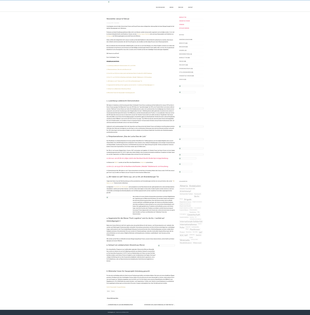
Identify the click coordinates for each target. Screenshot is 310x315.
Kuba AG (188, 227)
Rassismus (188, 232)
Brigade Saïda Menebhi (185, 206)
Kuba (182, 227)
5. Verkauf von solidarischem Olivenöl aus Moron (119, 88)
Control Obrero (184, 210)
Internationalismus (188, 224)
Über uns (180, 7)
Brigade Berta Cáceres (185, 202)
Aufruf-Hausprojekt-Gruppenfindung (116, 287)
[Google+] (166, 298)
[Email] (173, 298)
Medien (171, 7)
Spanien (198, 235)
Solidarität (191, 234)
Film (198, 212)
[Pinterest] (163, 298)
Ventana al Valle (194, 239)
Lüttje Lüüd (143, 162)
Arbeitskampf (185, 191)
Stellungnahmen (185, 72)
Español (182, 50)
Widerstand (197, 243)
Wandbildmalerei (186, 243)
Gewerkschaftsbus (184, 217)
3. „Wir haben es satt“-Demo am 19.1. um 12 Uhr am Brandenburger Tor (124, 81)
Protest (182, 232)
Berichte (182, 43)
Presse (181, 61)
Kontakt (190, 7)
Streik (191, 237)
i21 (195, 217)
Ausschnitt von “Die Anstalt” (121, 186)
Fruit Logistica (183, 214)
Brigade (187, 199)
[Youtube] (198, 312)
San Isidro (195, 232)
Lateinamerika (195, 227)
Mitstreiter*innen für (113, 92)
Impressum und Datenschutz (122, 312)
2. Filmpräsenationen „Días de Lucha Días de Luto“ (119, 69)
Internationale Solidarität (191, 221)
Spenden (181, 24)
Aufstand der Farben (186, 194)
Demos (113, 291)
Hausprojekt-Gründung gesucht (126, 92)
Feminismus (193, 212)
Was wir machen (160, 7)
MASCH (116, 162)
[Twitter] (160, 298)
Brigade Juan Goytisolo (197, 201)
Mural (187, 229)
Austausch (197, 194)
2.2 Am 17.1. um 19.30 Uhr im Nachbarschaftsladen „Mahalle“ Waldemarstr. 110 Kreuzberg (129, 77)
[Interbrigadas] (155, 1)
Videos (181, 79)
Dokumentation (193, 210)
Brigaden (182, 46)
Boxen (181, 198)
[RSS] (170, 298)
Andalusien (195, 185)
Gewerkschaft (193, 214)
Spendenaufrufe (185, 68)
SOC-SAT (184, 235)
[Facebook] (157, 298)
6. (107, 92)
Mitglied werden (184, 28)
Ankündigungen (184, 39)
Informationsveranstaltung (195, 219)
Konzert (199, 223)
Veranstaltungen (184, 21)
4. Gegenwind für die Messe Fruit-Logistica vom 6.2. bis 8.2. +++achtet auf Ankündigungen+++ (130, 85)
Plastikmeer (195, 229)
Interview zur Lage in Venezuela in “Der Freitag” (159, 304)
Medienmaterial (184, 54)
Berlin (108, 291)
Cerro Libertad (197, 207)
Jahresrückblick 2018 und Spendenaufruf (120, 304)
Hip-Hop (192, 217)
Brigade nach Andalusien (185, 204)
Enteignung (109, 36)
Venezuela (185, 240)
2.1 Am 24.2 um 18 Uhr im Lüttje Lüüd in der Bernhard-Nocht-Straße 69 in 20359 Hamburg (129, 73)
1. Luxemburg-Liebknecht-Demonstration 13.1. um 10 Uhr (121, 65)
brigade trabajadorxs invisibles (186, 207)
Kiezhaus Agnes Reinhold (143, 34)
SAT (200, 232)
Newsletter (116, 22)
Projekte (182, 65)
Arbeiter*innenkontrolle (187, 188)
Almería (184, 185)
